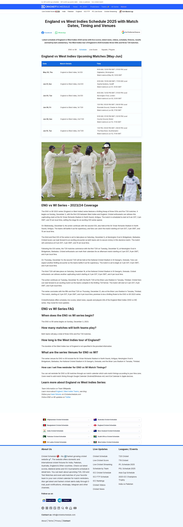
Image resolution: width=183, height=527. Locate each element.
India (63, 11)
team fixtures (56, 394)
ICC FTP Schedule (101, 477)
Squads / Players (108, 50)
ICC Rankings (98, 481)
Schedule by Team (101, 468)
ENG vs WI (72, 50)
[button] (87, 6)
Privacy (58, 521)
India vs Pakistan (84, 2)
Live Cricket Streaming (102, 464)
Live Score (93, 50)
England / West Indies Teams (67, 391)
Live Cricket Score (48, 11)
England (79, 11)
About (44, 521)
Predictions (94, 7)
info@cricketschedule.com (64, 515)
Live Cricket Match (97, 2)
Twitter (68, 397)
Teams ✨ (105, 7)
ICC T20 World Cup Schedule (50, 2)
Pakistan (71, 11)
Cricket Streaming (110, 11)
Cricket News (98, 489)
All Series (115, 7)
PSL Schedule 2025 (127, 468)
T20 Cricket (124, 456)
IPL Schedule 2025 (127, 464)
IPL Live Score (97, 11)
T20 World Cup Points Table (69, 2)
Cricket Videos (99, 485)
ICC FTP (87, 11)
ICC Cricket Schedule (102, 473)
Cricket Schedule (48, 456)
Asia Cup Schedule (127, 473)
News (75, 7)
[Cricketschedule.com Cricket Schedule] (55, 6)
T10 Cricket (123, 460)
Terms (50, 521)
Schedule (83, 50)
